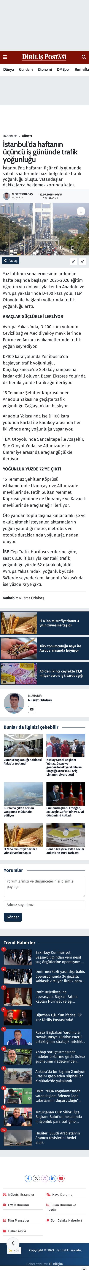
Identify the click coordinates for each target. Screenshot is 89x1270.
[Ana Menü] (5, 57)
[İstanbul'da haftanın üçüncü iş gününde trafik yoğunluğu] (44, 229)
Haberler (10, 136)
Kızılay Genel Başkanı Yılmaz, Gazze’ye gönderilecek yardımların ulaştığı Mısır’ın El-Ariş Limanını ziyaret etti (64, 767)
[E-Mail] (31, 709)
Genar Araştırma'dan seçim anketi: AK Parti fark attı (65, 851)
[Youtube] (61, 1178)
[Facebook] (28, 1178)
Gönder (13, 917)
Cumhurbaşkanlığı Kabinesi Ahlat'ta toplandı (23, 761)
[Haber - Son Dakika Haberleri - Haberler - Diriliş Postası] (44, 57)
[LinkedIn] (52, 1178)
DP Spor (63, 69)
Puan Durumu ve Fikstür (61, 1207)
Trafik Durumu (18, 1205)
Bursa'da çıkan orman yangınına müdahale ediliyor (19, 811)
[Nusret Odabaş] (14, 703)
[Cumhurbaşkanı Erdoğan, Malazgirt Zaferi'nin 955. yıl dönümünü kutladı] (66, 793)
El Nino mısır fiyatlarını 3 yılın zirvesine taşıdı (20, 851)
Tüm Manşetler (18, 1220)
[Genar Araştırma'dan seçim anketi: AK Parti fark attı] (66, 834)
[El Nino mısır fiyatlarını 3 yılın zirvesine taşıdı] (23, 834)
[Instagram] (44, 1178)
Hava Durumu (62, 1195)
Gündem (26, 69)
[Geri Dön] (12, 1243)
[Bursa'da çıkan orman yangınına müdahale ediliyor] (23, 793)
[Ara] (84, 57)
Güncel (27, 136)
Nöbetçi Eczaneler (21, 1195)
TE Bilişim (56, 1264)
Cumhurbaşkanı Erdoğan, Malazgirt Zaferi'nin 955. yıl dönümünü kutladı (65, 811)
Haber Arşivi (17, 1231)
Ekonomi (45, 69)
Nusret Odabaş (40, 700)
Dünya (8, 69)
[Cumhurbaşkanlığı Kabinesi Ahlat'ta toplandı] (23, 745)
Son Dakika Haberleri (66, 1220)
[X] (36, 1178)
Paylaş (12, 261)
